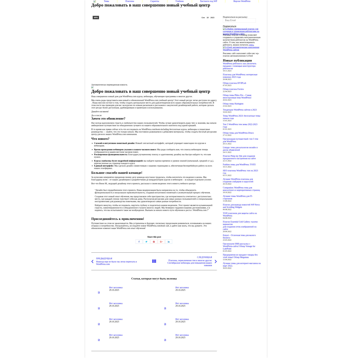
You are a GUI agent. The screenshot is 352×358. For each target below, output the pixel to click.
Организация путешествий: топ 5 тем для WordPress (240, 140)
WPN (96, 18)
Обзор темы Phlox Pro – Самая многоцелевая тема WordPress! (237, 96)
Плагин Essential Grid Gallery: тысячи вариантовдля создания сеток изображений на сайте (240, 225)
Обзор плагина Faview (233, 89)
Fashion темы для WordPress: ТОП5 (239, 164)
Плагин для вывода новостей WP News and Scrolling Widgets (241, 205)
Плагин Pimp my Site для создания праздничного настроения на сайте (239, 157)
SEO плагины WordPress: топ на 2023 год (240, 171)
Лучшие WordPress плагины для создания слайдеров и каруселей (238, 180)
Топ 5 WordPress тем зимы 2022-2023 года (240, 125)
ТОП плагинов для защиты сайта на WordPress (240, 214)
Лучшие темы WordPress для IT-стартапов (238, 197)
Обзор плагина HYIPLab (234, 83)
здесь (251, 45)
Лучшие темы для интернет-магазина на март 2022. (242, 264)
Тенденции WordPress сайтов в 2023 (240, 110)
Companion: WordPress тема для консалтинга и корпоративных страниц (241, 188)
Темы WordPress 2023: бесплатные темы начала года (241, 117)
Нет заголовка (116, 287)
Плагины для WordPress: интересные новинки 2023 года (240, 75)
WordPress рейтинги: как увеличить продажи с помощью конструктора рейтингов (239, 66)
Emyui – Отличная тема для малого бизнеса (239, 236)
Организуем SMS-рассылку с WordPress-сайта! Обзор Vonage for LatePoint (239, 246)
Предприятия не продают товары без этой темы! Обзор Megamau (240, 256)
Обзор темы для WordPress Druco (238, 133)
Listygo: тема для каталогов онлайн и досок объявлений (240, 148)
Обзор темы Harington (233, 104)
